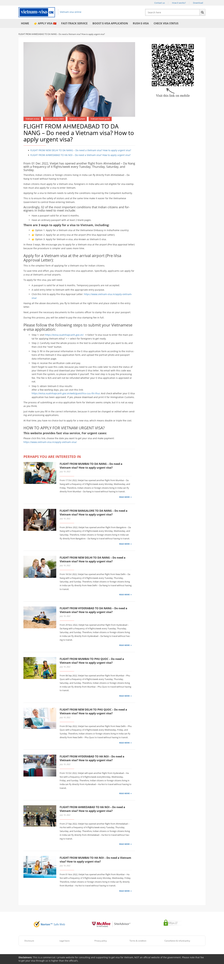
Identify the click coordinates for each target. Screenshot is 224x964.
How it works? (179, 2)
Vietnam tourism (77, 119)
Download (198, 2)
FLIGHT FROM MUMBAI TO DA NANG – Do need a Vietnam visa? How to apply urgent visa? (91, 465)
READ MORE (124, 497)
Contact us (159, 2)
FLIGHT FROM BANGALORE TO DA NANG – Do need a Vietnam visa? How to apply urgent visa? (93, 512)
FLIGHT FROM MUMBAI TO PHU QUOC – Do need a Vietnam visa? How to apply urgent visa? (92, 660)
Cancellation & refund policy (177, 940)
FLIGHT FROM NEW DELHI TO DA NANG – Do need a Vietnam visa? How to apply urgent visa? (80, 150)
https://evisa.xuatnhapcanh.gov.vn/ (64, 334)
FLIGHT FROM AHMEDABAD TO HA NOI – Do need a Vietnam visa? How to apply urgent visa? (80, 155)
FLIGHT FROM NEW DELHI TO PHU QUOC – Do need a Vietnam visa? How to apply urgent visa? (93, 711)
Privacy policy (100, 940)
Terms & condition (138, 940)
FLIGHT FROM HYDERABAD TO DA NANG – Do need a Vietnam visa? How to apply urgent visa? (93, 610)
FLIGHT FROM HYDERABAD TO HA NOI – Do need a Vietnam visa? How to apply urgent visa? (92, 758)
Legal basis (65, 940)
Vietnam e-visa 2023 (54, 119)
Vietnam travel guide (100, 119)
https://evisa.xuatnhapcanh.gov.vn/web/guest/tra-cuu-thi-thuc (66, 393)
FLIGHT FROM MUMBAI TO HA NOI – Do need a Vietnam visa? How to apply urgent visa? (95, 859)
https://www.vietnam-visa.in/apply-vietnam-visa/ (50, 442)
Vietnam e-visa (32, 119)
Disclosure (29, 940)
